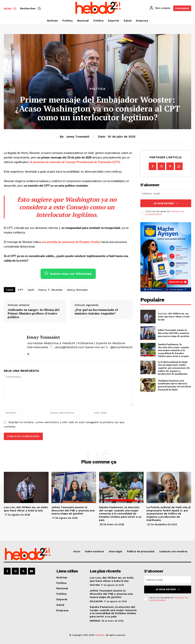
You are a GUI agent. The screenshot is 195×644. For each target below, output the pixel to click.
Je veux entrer (163, 203)
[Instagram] (15, 571)
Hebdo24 (100, 635)
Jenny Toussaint (77, 136)
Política (97, 88)
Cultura (95, 585)
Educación (96, 601)
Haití (31, 289)
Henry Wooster (77, 289)
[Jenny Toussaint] (13, 345)
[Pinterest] (170, 166)
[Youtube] (31, 571)
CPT (21, 289)
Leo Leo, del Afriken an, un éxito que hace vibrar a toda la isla (173, 316)
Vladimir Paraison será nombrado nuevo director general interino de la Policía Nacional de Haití (174, 385)
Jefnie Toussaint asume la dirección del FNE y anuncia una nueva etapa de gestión (173, 333)
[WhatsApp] (179, 166)
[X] (28, 353)
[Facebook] (152, 166)
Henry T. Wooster (50, 289)
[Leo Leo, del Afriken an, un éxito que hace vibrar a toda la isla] (148, 316)
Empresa (95, 620)
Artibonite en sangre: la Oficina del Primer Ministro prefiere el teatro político (33, 313)
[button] (31, 8)
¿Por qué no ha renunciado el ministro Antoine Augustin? (96, 311)
